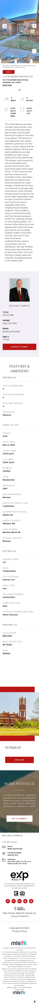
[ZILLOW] (31, 901)
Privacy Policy (19, 931)
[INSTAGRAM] (13, 901)
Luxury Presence (19, 916)
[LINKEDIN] (19, 901)
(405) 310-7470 (10, 323)
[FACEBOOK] (8, 901)
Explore (19, 760)
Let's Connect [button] (19, 819)
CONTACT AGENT (19, 347)
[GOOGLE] (25, 901)
